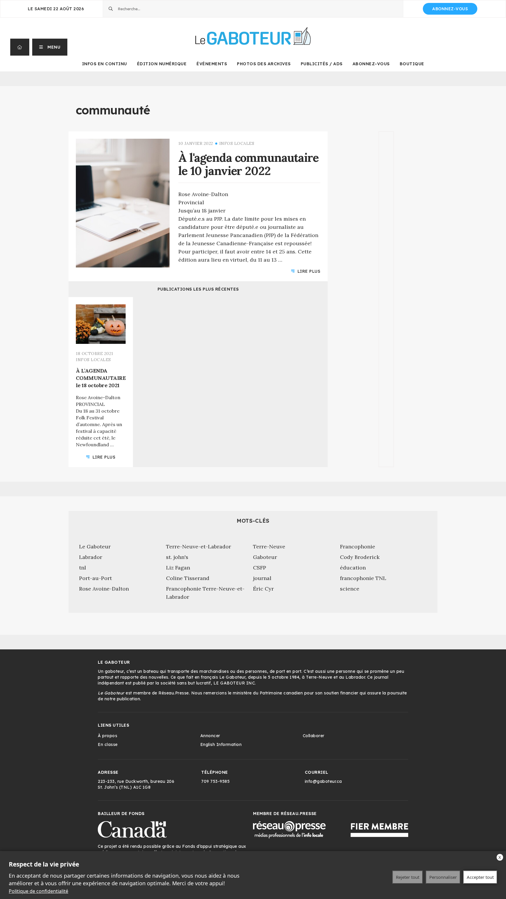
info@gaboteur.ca (323, 781)
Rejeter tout (407, 877)
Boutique (412, 63)
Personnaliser (443, 877)
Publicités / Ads (322, 63)
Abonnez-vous (450, 8)
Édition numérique (162, 63)
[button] (50, 47)
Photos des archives (264, 63)
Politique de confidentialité (38, 891)
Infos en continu (104, 63)
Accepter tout (480, 877)
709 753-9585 (215, 781)
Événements (211, 63)
